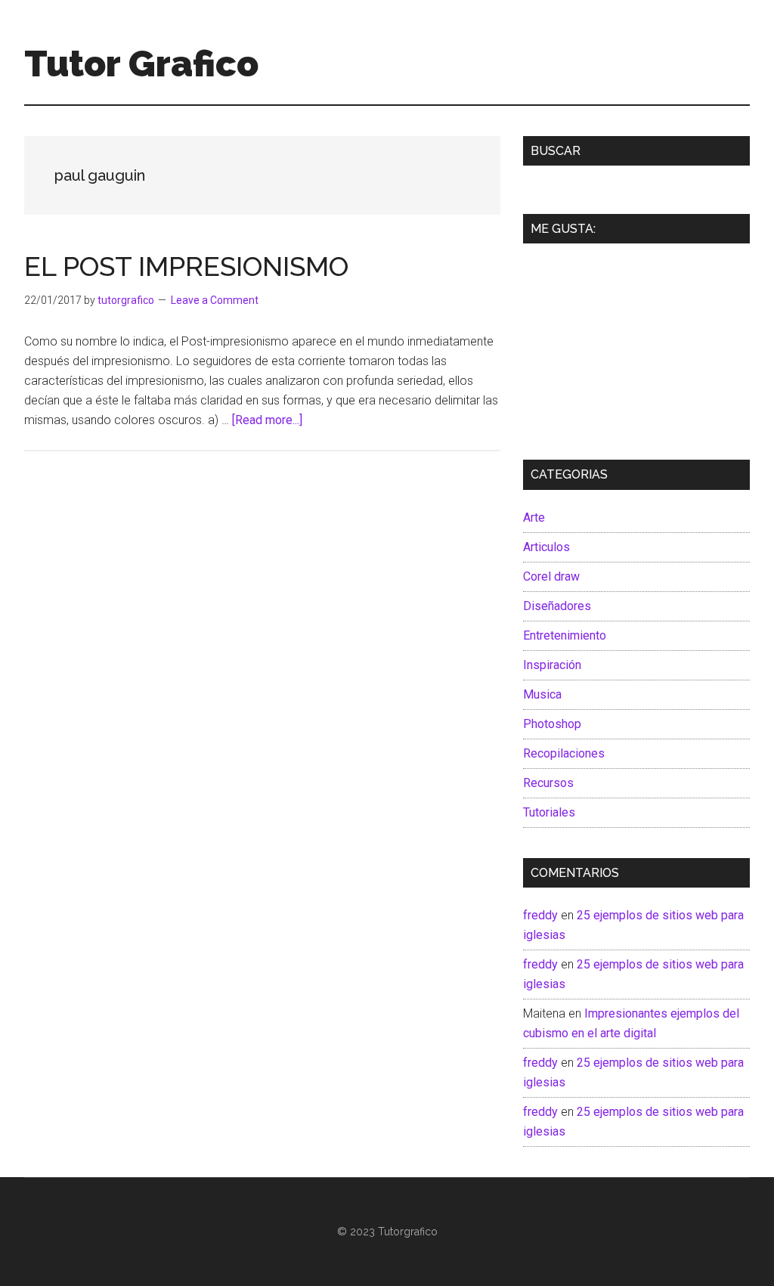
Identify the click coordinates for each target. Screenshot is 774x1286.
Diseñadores (557, 606)
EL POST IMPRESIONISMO (186, 266)
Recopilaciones (564, 753)
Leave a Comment (215, 300)
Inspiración (552, 665)
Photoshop (552, 724)
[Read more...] (267, 420)
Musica (542, 694)
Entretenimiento (564, 635)
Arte (534, 517)
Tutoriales (549, 812)
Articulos (546, 547)
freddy (540, 915)
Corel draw (551, 576)
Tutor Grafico (141, 63)
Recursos (548, 783)
